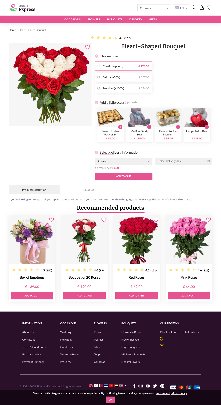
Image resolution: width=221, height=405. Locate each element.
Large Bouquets (130, 347)
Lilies (97, 347)
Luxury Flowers (130, 361)
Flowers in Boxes (131, 332)
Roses (97, 332)
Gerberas (99, 361)
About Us (28, 332)
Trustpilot (183, 332)
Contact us (28, 339)
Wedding (65, 332)
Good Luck (66, 347)
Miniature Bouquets (133, 354)
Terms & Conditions (34, 347)
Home (12, 29)
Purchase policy (31, 354)
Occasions (72, 19)
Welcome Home (69, 354)
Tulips (97, 354)
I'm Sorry (65, 361)
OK (110, 400)
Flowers (94, 19)
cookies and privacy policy (171, 393)
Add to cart (123, 176)
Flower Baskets (130, 339)
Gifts (153, 19)
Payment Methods (33, 361)
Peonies (98, 339)
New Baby (66, 339)
